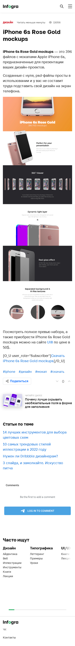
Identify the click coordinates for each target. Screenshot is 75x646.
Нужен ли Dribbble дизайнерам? (30, 456)
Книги (7, 571)
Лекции (8, 576)
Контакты (9, 637)
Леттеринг (37, 554)
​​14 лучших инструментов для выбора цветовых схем (35, 434)
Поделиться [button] (19, 381)
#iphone (9, 372)
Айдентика (10, 554)
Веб (5, 558)
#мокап (41, 372)
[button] (62, 6)
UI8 (50, 342)
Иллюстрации (12, 562)
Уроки (34, 562)
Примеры (36, 558)
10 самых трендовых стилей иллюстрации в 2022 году (27, 446)
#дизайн (25, 372)
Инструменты (12, 567)
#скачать (57, 372)
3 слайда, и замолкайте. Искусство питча (33, 465)
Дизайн (8, 22)
